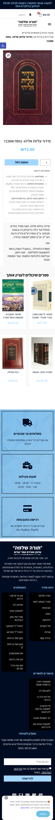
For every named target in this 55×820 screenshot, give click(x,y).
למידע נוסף (24, 807)
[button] (6, 798)
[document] (27, 410)
